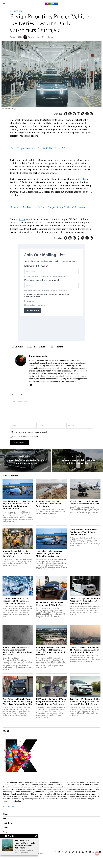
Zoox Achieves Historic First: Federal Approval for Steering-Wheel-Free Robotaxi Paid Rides (18, 701)
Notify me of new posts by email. (25, 436)
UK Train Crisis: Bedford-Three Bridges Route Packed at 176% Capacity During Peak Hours (51, 701)
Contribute (7, 823)
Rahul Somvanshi (34, 37)
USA (20, 11)
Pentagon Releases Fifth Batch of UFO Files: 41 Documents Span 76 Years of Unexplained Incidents (50, 651)
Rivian (22, 219)
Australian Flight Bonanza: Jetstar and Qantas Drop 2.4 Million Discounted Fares (49, 553)
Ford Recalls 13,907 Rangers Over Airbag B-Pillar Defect (49, 603)
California (17, 346)
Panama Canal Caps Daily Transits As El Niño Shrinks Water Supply (49, 503)
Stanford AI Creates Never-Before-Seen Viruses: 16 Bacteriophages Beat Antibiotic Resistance (18, 651)
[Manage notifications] (97, 853)
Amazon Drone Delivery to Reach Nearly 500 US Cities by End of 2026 (17, 553)
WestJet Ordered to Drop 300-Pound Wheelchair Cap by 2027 (85, 502)
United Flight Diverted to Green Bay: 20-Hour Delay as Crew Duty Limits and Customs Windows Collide (18, 505)
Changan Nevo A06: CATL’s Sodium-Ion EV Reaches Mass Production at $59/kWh (17, 601)
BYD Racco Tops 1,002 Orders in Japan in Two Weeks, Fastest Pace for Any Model (85, 601)
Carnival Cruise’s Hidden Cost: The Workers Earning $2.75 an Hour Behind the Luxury (84, 650)
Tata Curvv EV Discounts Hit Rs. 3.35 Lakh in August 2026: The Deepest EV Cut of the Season (85, 701)
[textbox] (51, 791)
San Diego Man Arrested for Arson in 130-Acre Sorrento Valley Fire (25, 844)
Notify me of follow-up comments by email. (29, 432)
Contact (6, 827)
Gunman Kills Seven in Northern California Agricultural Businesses (48, 207)
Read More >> (8, 806)
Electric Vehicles (37, 346)
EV (52, 346)
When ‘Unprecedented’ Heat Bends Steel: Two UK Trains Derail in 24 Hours (83, 532)
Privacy (6, 832)
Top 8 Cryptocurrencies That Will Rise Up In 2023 (38, 148)
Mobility (14, 11)
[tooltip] (65, 113)
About (5, 814)
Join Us (6, 818)
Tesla (82, 179)
